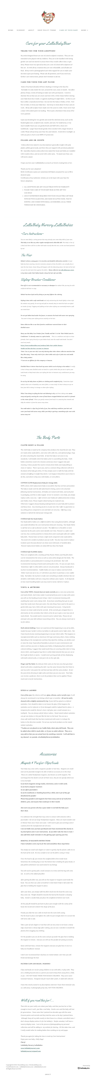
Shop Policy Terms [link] (47, 30)
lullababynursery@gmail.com (31, 1051)
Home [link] (10, 30)
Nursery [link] (21, 30)
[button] (84, 30)
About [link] (31, 30)
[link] (48, 17)
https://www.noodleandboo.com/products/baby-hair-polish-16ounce (42, 345)
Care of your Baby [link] (68, 30)
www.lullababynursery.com (30, 1048)
